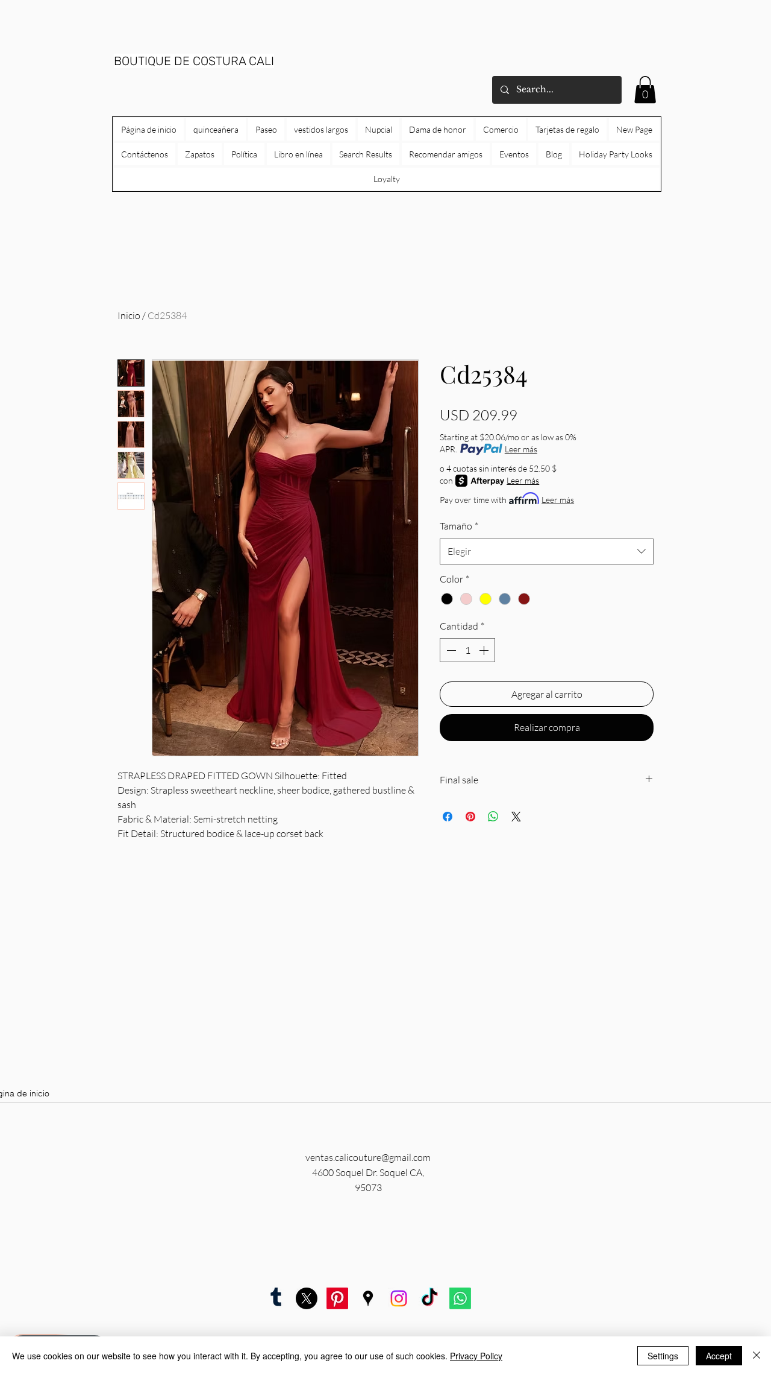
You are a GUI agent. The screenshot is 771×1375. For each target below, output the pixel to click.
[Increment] (484, 650)
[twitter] (306, 1298)
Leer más (521, 449)
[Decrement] (450, 650)
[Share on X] (516, 816)
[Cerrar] (756, 1355)
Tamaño (459, 526)
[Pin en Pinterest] (470, 816)
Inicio (128, 315)
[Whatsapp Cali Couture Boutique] (460, 1298)
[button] (645, 89)
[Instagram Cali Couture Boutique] (399, 1298)
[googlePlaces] (368, 1298)
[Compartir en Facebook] (447, 816)
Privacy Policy (476, 1356)
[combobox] (547, 551)
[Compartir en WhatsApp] (493, 816)
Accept (719, 1356)
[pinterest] (337, 1298)
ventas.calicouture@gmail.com (368, 1157)
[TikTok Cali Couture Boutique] (429, 1298)
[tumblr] (276, 1298)
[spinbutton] (467, 650)
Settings (663, 1356)
